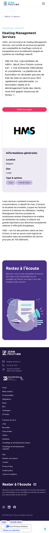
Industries (5, 439)
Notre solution (7, 391)
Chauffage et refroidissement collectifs (13, 448)
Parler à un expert (24, 109)
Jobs (4, 424)
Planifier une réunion (10, 458)
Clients (4, 435)
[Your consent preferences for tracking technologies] (45, 529)
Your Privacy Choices (18, 526)
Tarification (6, 410)
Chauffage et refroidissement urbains (16, 443)
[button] (43, 3)
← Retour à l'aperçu (11, 16)
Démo (4, 403)
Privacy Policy (7, 466)
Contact (5, 462)
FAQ (3, 454)
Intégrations (6, 399)
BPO (4, 407)
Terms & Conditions (9, 474)
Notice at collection (11, 530)
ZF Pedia (5, 414)
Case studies (7, 431)
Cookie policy (7, 470)
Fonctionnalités (7, 395)
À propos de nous (9, 420)
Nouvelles (6, 427)
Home (4, 388)
